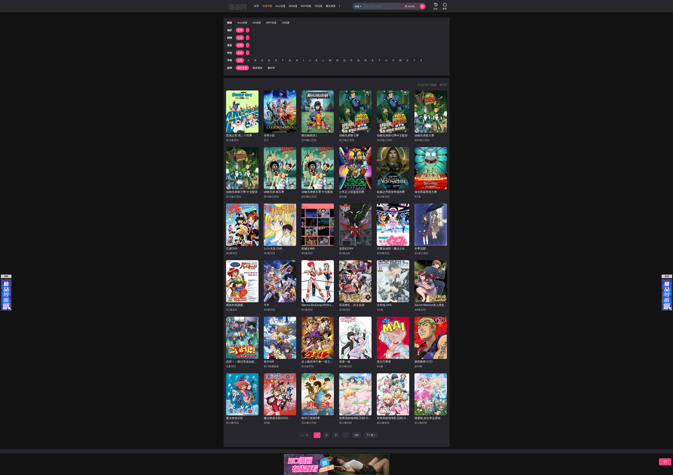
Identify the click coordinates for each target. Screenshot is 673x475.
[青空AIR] (280, 338)
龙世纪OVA (346, 248)
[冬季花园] (430, 225)
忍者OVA (231, 248)
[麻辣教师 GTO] (430, 338)
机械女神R (308, 248)
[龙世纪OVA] (355, 225)
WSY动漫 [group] (306, 6)
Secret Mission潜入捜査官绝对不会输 (430, 305)
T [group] (379, 60)
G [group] (290, 60)
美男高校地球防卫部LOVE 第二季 (355, 418)
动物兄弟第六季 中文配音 (242, 191)
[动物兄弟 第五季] (280, 168)
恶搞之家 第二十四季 (239, 135)
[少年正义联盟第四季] (355, 168)
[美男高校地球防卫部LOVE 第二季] (355, 394)
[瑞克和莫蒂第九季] (430, 168)
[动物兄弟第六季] (430, 111)
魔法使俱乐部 (234, 418)
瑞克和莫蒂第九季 (425, 191)
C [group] (262, 60)
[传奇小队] (280, 111)
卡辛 (266, 305)
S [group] (372, 60)
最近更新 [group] (331, 6)
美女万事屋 (384, 361)
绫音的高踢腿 (234, 305)
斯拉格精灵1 (309, 135)
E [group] (276, 60)
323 (356, 435)
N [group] (337, 60)
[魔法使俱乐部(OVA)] (280, 394)
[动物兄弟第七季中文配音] (393, 111)
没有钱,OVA (384, 305)
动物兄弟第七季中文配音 (392, 135)
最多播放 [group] (257, 67)
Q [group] (358, 60)
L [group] (323, 60)
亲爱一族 (344, 361)
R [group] (365, 60)
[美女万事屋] (393, 338)
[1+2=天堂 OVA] (280, 225)
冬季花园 (420, 248)
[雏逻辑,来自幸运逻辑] (430, 394)
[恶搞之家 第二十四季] (242, 111)
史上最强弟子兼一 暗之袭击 (317, 361)
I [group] (303, 60)
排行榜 (411, 6)
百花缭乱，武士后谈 (351, 305)
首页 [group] (256, 6)
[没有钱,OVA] (393, 281)
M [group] (330, 60)
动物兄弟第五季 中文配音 (317, 191)
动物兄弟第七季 (349, 135)
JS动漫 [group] (318, 6)
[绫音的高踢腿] (242, 281)
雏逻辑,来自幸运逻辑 (427, 418)
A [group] (248, 60)
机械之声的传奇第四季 (391, 191)
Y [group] (414, 60)
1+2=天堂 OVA (273, 248)
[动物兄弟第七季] (355, 111)
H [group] (297, 60)
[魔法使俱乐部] (242, 394)
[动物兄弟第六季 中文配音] (242, 168)
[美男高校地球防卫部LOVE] (393, 394)
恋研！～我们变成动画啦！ (242, 361)
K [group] (316, 60)
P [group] (351, 60)
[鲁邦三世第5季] (317, 394)
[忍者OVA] (242, 225)
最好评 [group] (271, 67)
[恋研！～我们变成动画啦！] (242, 338)
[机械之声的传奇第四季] (393, 168)
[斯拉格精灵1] (317, 111)
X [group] (407, 60)
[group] (267, 7)
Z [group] (421, 60)
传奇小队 (269, 135)
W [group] (400, 60)
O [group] (344, 60)
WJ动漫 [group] (293, 6)
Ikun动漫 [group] (280, 6)
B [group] (255, 60)
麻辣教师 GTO (423, 361)
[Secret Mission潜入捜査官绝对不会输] (430, 281)
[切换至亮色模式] (444, 3)
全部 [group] (239, 30)
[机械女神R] (317, 225)
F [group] (283, 60)
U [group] (386, 60)
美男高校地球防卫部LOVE (393, 418)
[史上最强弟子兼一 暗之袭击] (317, 338)
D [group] (269, 60)
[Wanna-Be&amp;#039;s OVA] (317, 281)
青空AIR (269, 361)
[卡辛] (280, 281)
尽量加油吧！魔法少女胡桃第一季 (393, 248)
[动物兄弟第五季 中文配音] (317, 168)
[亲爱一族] (355, 338)
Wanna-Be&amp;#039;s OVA (317, 305)
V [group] (393, 60)
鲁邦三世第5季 (310, 418)
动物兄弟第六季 (424, 135)
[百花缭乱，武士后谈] (355, 281)
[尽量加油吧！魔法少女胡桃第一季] (393, 225)
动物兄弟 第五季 (274, 191)
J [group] (309, 60)
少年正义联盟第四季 (351, 191)
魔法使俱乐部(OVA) (276, 418)
